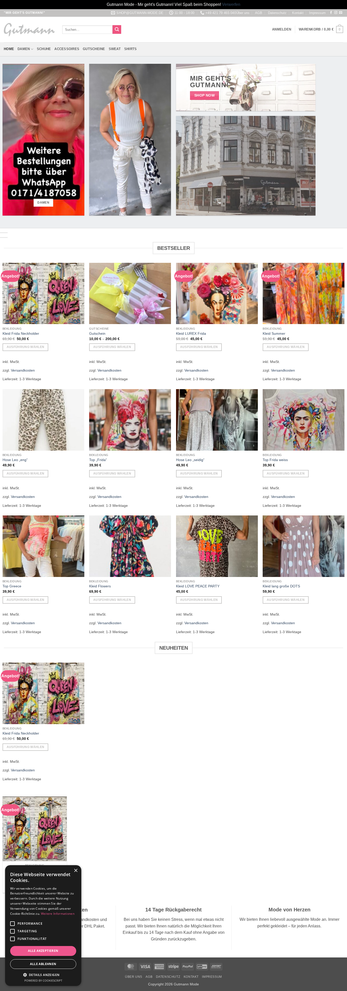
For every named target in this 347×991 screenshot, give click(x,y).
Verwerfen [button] (231, 4)
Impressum (317, 13)
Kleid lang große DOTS (281, 586)
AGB (258, 13)
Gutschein (97, 333)
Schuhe (44, 49)
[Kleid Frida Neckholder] (35, 829)
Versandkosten (23, 370)
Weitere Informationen (57, 913)
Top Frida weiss (275, 460)
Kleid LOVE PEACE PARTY (197, 586)
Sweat (115, 49)
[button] (281, 29)
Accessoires (66, 49)
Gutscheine (94, 49)
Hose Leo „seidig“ (190, 460)
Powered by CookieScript (43, 980)
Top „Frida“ (98, 460)
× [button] (75, 871)
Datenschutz (277, 13)
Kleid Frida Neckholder (21, 333)
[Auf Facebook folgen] (331, 12)
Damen (24, 49)
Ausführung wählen (25, 346)
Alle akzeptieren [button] (43, 951)
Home (9, 49)
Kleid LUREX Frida (191, 333)
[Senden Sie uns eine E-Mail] (340, 12)
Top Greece (12, 586)
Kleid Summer (274, 333)
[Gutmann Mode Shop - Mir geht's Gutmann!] (29, 29)
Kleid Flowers (100, 586)
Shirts (130, 49)
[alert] (43, 925)
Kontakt (298, 13)
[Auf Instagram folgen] (335, 12)
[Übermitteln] (117, 29)
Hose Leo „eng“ (15, 460)
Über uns (242, 13)
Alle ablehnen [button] (43, 964)
